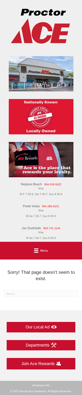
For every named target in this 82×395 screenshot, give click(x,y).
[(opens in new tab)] (41, 159)
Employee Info (41, 385)
